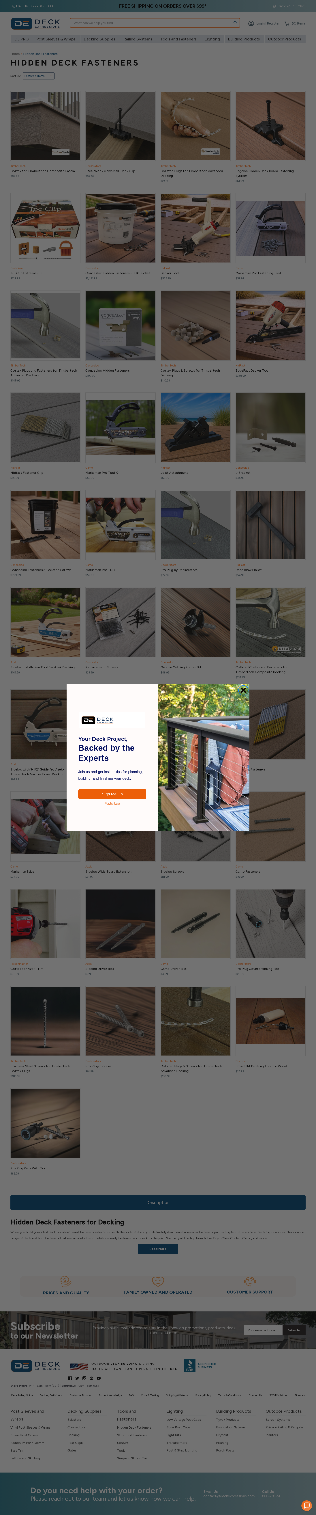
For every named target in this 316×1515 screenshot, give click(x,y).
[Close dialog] (243, 690)
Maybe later (112, 803)
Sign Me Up (112, 794)
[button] (306, 1505)
